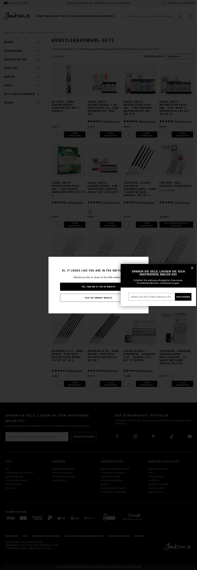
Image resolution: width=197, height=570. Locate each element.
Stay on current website (98, 297)
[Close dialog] (192, 268)
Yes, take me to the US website (98, 286)
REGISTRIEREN (183, 297)
